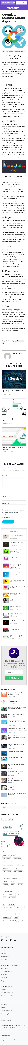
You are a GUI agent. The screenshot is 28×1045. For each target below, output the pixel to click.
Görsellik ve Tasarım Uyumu (10, 875)
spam (4, 910)
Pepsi (17, 894)
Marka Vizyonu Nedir (8, 891)
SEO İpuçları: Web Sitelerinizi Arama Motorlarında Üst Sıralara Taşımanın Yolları (16, 737)
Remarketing (18, 901)
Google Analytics (7, 871)
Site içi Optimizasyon (6, 1010)
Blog (2, 981)
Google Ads (14, 868)
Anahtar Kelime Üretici (7, 995)
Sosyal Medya (20, 907)
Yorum (4, 475)
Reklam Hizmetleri (6, 1020)
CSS (17, 865)
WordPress (13, 920)
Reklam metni (12, 897)
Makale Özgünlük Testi (7, 992)
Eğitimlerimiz (4, 974)
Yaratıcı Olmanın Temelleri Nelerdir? (16, 714)
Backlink (3, 1007)
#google (13, 855)
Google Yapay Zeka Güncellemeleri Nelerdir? (13, 391)
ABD (4, 862)
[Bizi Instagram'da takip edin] (11, 940)
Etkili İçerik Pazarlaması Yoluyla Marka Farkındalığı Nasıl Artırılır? (16, 693)
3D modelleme (17, 858)
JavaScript (20, 884)
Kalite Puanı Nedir (7, 888)
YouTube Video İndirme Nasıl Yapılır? (16, 543)
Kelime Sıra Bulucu (6, 999)
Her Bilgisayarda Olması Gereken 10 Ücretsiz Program (17, 628)
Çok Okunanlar (14, 531)
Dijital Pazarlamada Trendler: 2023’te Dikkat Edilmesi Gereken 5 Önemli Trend (17, 729)
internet (13, 884)
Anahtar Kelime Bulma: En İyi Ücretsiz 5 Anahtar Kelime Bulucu (17, 636)
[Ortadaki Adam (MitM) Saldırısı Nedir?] (14, 408)
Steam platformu (19, 910)
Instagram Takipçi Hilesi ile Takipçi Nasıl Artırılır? (17, 586)
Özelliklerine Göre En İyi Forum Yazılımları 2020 (16, 573)
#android (5, 855)
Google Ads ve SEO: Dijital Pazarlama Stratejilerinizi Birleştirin (16, 700)
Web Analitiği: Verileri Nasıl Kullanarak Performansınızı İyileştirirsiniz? (16, 779)
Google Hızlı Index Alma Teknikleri (17, 593)
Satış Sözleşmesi (5, 1040)
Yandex (21, 920)
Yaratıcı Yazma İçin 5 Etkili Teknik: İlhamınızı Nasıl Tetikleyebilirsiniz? (16, 772)
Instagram (5, 884)
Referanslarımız (5, 956)
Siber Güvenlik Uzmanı (8, 907)
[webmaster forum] (13, 835)
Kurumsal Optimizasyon (7, 1014)
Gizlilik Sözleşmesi (17, 1040)
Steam (10, 910)
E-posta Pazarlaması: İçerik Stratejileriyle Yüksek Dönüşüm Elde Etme (16, 721)
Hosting (5, 881)
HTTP (17, 881)
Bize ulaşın (4, 959)
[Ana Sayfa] (13, 8)
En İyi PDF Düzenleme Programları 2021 (17, 621)
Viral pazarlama (7, 917)
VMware (16, 917)
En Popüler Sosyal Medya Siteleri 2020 (17, 557)
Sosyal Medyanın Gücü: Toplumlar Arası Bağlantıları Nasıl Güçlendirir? (17, 708)
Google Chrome (18, 871)
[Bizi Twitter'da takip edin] (6, 940)
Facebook (5, 868)
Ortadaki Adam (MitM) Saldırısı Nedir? (12, 419)
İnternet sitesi (6, 503)
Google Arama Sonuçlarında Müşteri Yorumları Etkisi (16, 614)
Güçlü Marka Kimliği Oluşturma (10, 878)
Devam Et (21, 2)
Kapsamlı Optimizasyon (7, 1017)
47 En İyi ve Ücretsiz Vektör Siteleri (17, 580)
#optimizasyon (6, 858)
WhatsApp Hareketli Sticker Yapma (16, 607)
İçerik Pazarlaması (7, 923)
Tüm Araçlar (4, 989)
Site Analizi (4, 977)
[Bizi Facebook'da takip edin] (2, 940)
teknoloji (5, 914)
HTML (11, 881)
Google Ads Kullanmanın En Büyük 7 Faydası (13, 448)
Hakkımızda (4, 953)
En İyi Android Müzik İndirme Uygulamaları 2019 (16, 550)
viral (17, 914)
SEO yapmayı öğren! (6, 971)
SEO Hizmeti (4, 968)
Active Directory (12, 862)
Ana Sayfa (3, 950)
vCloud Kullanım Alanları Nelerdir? (16, 751)
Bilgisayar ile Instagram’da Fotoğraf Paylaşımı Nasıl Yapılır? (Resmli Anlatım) (17, 566)
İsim (3, 490)
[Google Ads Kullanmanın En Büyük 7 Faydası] (14, 437)
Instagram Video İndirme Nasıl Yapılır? (16, 536)
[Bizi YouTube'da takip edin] (15, 940)
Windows (5, 920)
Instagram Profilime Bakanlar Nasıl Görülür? (17, 599)
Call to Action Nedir (8, 865)
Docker (22, 865)
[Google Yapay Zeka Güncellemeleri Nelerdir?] (14, 379)
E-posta (5, 496)
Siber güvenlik (11, 904)
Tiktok (11, 914)
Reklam (4, 897)
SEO (4, 904)
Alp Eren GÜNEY (17, 353)
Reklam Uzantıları (7, 901)
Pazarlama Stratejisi (8, 894)
